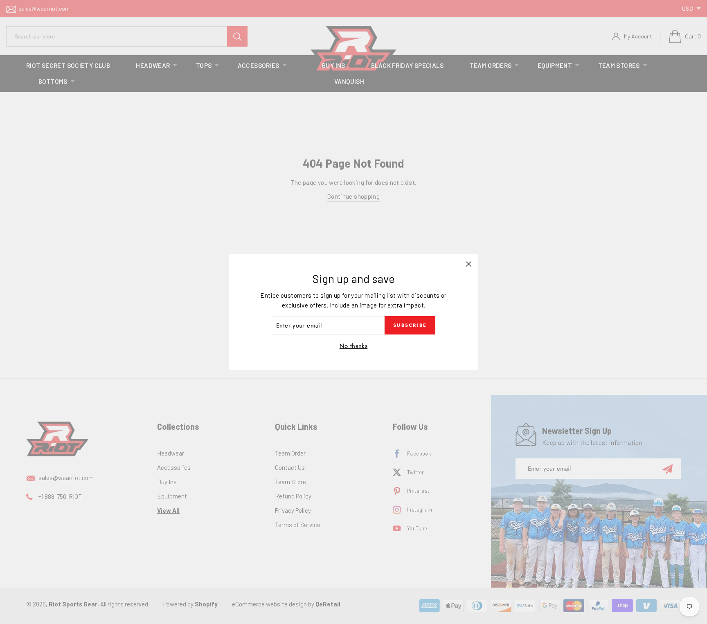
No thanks (353, 345)
